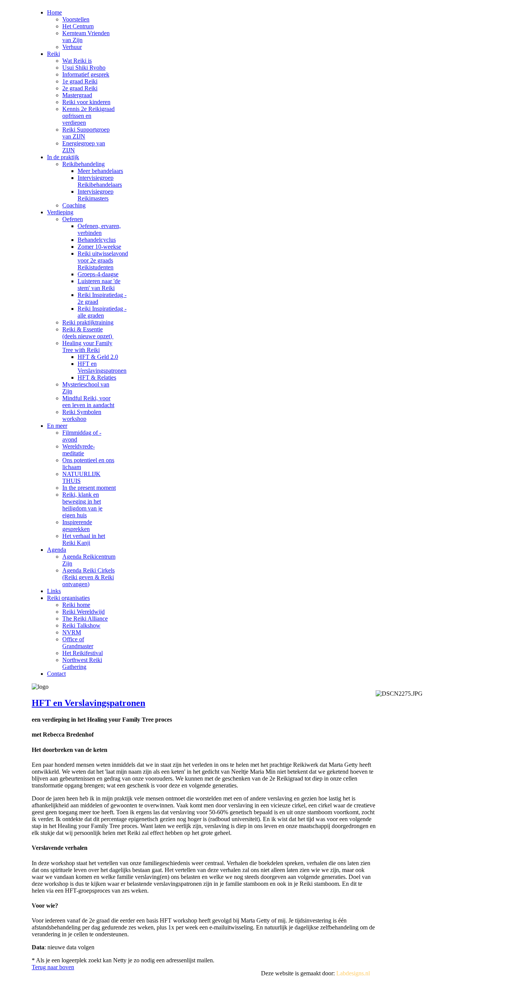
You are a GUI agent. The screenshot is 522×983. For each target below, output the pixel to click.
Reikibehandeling (83, 164)
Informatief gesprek (85, 74)
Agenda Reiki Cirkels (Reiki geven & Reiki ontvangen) (88, 577)
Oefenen (72, 219)
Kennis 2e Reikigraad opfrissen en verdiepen (88, 116)
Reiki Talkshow (81, 625)
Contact (56, 673)
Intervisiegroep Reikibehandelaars (100, 181)
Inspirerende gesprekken (77, 525)
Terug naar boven (53, 967)
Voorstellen (75, 19)
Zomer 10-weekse (99, 246)
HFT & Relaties (97, 377)
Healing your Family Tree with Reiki (87, 346)
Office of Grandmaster (77, 642)
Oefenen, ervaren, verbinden (99, 229)
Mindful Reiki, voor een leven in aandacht (88, 401)
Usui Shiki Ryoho (83, 67)
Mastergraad (77, 95)
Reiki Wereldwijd (83, 611)
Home (54, 12)
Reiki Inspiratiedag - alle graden (102, 312)
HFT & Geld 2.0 (98, 357)
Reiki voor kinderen (86, 102)
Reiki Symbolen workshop (81, 415)
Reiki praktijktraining (87, 322)
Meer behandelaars (100, 171)
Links (54, 591)
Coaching (74, 205)
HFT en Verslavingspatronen (102, 367)
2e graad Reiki (79, 88)
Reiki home (76, 605)
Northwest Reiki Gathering (82, 663)
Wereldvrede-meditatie (78, 449)
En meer (57, 425)
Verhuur (72, 47)
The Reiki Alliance (85, 618)
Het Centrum (78, 26)
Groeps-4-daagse (98, 274)
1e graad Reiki (79, 81)
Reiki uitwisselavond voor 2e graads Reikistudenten (103, 260)
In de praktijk (63, 157)
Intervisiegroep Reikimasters (95, 195)
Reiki (53, 54)
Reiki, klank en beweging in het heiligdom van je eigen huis (82, 504)
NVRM (71, 632)
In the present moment (89, 487)
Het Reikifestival (82, 653)
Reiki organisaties (68, 598)
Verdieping (60, 212)
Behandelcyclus (97, 239)
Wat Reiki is (77, 60)
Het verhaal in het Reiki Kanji (83, 539)
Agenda (56, 549)
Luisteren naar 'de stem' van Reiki (99, 284)
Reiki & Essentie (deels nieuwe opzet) (87, 332)
